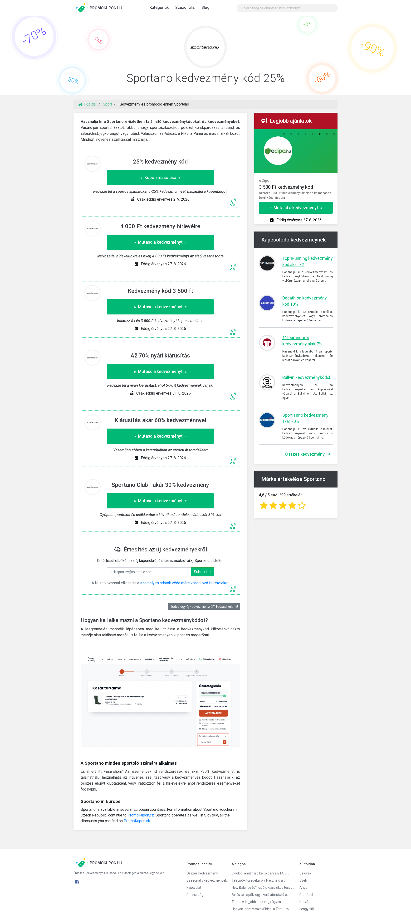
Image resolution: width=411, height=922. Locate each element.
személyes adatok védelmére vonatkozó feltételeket (184, 583)
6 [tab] (319, 134)
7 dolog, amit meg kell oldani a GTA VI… (260, 873)
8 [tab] (334, 134)
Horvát (304, 902)
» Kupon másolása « (160, 177)
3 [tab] (298, 134)
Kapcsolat (193, 887)
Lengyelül (306, 909)
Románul (306, 895)
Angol (303, 887)
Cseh (303, 880)
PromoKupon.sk (137, 821)
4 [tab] (305, 134)
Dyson (264, 180)
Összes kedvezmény (305, 454)
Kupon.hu (106, 8)
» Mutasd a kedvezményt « (160, 242)
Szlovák (305, 873)
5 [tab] (312, 134)
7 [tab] (326, 134)
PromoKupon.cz (140, 815)
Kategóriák (159, 7)
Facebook (77, 881)
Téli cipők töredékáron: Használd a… (258, 880)
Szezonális (185, 7)
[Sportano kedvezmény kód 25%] (205, 48)
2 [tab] (291, 134)
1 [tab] (284, 134)
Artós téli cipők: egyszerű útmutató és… (261, 895)
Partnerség (194, 895)
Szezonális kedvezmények (205, 880)
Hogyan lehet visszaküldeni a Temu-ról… (262, 909)
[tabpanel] (296, 186)
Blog (205, 7)
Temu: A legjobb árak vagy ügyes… (257, 902)
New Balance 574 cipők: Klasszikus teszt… (262, 887)
